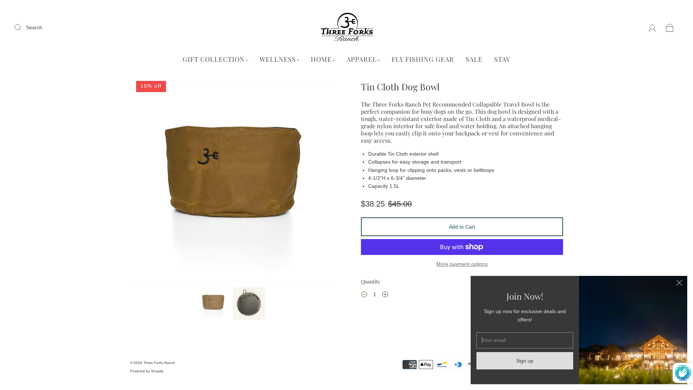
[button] (151, 183)
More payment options (462, 264)
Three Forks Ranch (159, 363)
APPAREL (361, 59)
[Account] (652, 27)
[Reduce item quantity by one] (364, 295)
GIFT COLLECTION (214, 59)
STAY (502, 59)
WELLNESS (278, 59)
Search (34, 27)
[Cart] (670, 27)
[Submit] (22, 27)
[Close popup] (679, 284)
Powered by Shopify (147, 371)
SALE (474, 59)
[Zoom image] (231, 183)
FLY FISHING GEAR (423, 59)
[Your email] (524, 340)
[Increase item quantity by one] (385, 295)
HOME (321, 59)
